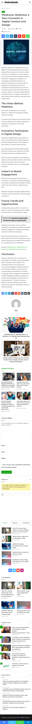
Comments (26, 523)
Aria (5, 28)
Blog (8, 8)
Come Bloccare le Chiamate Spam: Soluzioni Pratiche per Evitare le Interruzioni (21, 639)
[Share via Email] (25, 293)
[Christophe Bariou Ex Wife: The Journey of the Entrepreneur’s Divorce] (24, 396)
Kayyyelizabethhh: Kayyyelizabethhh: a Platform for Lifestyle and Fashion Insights (8, 384)
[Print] (28, 293)
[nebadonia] (11, 2)
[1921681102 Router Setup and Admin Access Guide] (6, 562)
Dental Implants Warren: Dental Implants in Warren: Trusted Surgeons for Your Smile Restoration (8, 405)
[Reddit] (19, 293)
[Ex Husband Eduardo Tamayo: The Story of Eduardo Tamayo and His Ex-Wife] (6, 656)
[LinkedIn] (9, 293)
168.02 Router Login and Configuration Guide (23, 592)
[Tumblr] (12, 293)
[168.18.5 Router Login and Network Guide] (6, 554)
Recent (5, 523)
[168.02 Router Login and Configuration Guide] (6, 539)
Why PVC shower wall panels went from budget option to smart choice (20, 530)
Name (3, 445)
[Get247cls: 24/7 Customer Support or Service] (6, 666)
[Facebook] (3, 293)
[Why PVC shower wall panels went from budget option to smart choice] (6, 530)
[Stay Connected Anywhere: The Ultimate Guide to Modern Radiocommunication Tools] (6, 630)
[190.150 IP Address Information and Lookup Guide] (6, 546)
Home (4, 8)
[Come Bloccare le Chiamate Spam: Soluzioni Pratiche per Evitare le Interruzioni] (6, 640)
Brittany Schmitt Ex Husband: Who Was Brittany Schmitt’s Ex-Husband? (21, 647)
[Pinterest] (16, 293)
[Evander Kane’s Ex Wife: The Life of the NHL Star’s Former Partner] (24, 377)
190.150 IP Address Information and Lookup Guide (20, 545)
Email (3, 452)
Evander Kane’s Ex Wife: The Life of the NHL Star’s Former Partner (23, 384)
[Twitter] (6, 293)
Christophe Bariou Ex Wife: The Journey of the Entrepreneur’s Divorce (23, 404)
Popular (15, 523)
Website (3, 458)
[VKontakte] (22, 293)
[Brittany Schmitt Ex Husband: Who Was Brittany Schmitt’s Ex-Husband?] (6, 648)
